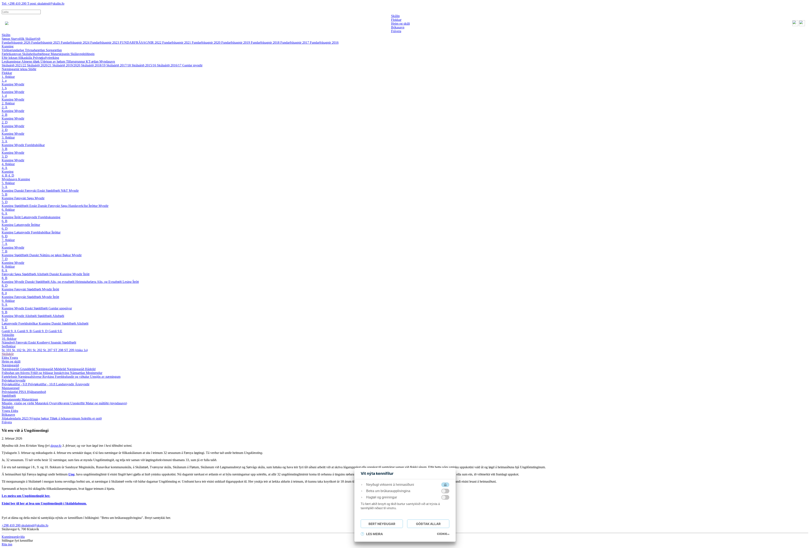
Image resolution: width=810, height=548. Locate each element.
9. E (4, 327)
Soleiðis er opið (91, 418)
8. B (4, 278)
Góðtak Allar (428, 524)
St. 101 (7, 350)
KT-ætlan (92, 61)
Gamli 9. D (41, 331)
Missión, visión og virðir (18, 403)
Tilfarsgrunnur (76, 61)
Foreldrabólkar (35, 145)
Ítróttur (94, 206)
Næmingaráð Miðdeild (51, 369)
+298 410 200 (14, 3)
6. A (4, 213)
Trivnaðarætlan (35, 50)
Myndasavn (107, 61)
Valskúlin (8, 335)
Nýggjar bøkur (39, 418)
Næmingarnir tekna (15, 69)
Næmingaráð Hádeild (81, 369)
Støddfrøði (53, 190)
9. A (4, 304)
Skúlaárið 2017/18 (119, 65)
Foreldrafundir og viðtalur (72, 376)
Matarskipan (30, 399)
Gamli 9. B (25, 331)
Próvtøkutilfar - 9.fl (15, 384)
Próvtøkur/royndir (14, 380)
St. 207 (48, 350)
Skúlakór (8, 354)
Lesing (127, 281)
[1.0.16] (443, 533)
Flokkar (7, 73)
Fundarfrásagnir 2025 (46, 42)
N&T (65, 190)
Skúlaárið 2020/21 (39, 65)
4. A (4, 168)
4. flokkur (8, 164)
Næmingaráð (10, 365)
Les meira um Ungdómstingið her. (26, 496)
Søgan (6, 38)
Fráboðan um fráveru (16, 373)
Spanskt (56, 342)
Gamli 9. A (9, 331)
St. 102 (17, 350)
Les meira (374, 534)
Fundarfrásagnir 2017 (295, 42)
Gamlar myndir (192, 65)
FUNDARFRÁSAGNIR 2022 (141, 42)
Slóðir (32, 69)
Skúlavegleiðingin (82, 54)
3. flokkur (8, 137)
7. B (4, 251)
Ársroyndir (82, 384)
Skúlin (6, 35)
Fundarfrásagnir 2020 (206, 42)
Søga (31, 198)
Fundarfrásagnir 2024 (75, 42)
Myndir (19, 84)
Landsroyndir (65, 384)
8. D (5, 285)
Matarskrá (42, 403)
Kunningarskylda (13, 537)
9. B (4, 312)
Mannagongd (10, 388)
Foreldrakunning (49, 217)
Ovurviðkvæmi (59, 403)
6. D (5, 228)
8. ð (4, 293)
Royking (48, 376)
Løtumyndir (30, 217)
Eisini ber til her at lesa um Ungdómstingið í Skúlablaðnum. (44, 503)
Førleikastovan (12, 54)
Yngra (13, 357)
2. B (4, 114)
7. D (5, 259)
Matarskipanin (60, 54)
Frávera (7, 422)
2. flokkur (8, 103)
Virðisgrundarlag (13, 50)
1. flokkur (8, 76)
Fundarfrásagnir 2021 (177, 42)
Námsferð (9, 342)
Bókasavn (8, 414)
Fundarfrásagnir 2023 (105, 42)
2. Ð (5, 130)
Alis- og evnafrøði (62, 281)
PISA (23, 392)
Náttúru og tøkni (51, 255)
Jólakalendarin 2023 (15, 418)
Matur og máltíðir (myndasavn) (106, 403)
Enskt (41, 190)
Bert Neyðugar (382, 524)
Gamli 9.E (55, 331)
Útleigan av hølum (53, 61)
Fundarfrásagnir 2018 (265, 42)
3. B (4, 149)
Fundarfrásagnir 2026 (16, 42)
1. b (4, 88)
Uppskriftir (78, 403)
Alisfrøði (43, 274)
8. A (4, 270)
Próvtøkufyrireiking (46, 57)
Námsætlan (78, 373)
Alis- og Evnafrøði (110, 281)
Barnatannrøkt (12, 399)
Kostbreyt (44, 342)
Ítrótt (18, 217)
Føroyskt (31, 190)
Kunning (8, 46)
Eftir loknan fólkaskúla (17, 57)
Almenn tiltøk (30, 61)
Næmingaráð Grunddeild (19, 369)
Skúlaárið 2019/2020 (66, 65)
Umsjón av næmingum (105, 376)
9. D (5, 319)
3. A (4, 141)
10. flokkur (9, 338)
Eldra (5, 357)
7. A (4, 244)
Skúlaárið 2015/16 (144, 65)
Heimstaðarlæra (86, 281)
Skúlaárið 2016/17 (169, 65)
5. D (5, 202)
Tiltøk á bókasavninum (65, 418)
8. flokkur (8, 266)
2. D (5, 122)
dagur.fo (55, 445)
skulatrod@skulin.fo (45, 3)
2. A (4, 107)
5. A (4, 187)
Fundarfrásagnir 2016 (324, 42)
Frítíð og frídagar (42, 373)
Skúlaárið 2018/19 (93, 65)
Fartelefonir (10, 376)
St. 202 (38, 350)
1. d (4, 95)
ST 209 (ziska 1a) (76, 350)
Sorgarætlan (54, 50)
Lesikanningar (11, 61)
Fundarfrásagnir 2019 (236, 42)
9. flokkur (8, 300)
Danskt (19, 190)
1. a (4, 80)
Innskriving (62, 373)
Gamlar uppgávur (60, 308)
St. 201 (27, 350)
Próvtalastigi (10, 392)
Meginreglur (94, 373)
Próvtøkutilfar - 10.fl (42, 384)
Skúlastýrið (32, 38)
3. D (5, 156)
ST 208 (58, 350)
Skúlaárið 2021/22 (14, 65)
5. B (4, 194)
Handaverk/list (78, 206)
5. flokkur (8, 183)
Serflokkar (9, 346)
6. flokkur (8, 209)
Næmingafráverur (30, 376)
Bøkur (67, 255)
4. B (5, 175)
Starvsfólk (18, 38)
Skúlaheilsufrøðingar (36, 54)
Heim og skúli (11, 361)
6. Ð (5, 236)
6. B (4, 221)
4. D (11, 175)
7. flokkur (8, 240)
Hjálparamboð (36, 392)
